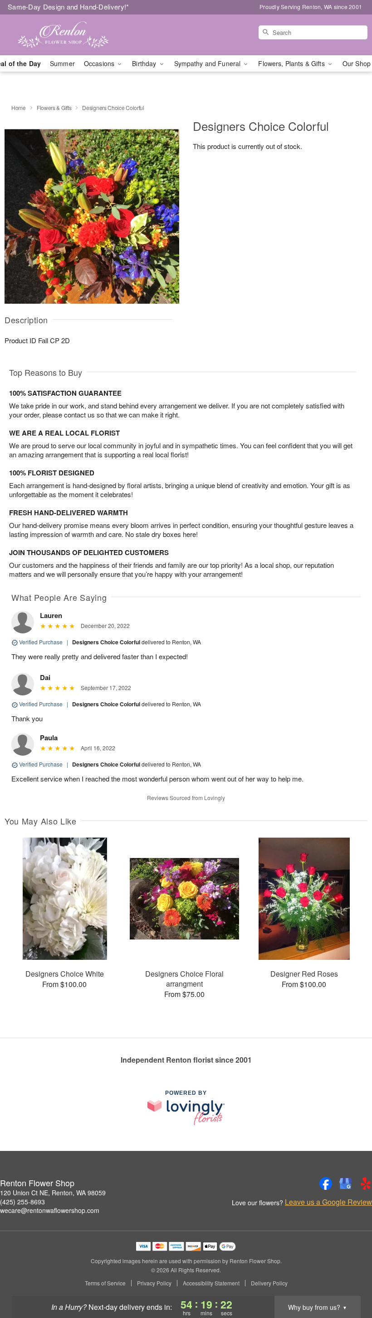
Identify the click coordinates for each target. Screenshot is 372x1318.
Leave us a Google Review (328, 1202)
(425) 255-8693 (22, 1201)
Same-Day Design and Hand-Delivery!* (68, 6)
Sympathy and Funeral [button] (208, 63)
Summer (62, 63)
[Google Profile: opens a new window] (345, 1183)
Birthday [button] (145, 63)
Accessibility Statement (211, 1283)
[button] (348, 1279)
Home (18, 107)
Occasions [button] (100, 63)
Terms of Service (105, 1283)
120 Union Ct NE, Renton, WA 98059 (53, 1192)
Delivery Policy (269, 1283)
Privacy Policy (154, 1283)
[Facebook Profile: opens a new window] (325, 1183)
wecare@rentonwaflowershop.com (49, 1210)
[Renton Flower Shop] (63, 34)
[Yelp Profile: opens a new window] (365, 1183)
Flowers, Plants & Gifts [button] (292, 63)
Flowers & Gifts (54, 107)
